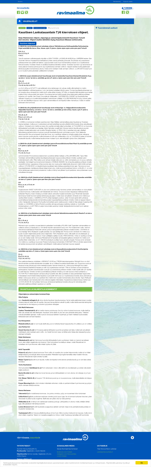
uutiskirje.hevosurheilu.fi (105, 452)
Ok (142, 462)
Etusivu (20, 1)
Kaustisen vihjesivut (27, 43)
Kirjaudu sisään (128, 1)
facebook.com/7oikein (64, 452)
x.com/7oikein (62, 456)
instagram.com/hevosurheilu (66, 454)
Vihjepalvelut (30, 21)
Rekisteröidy (117, 1)
